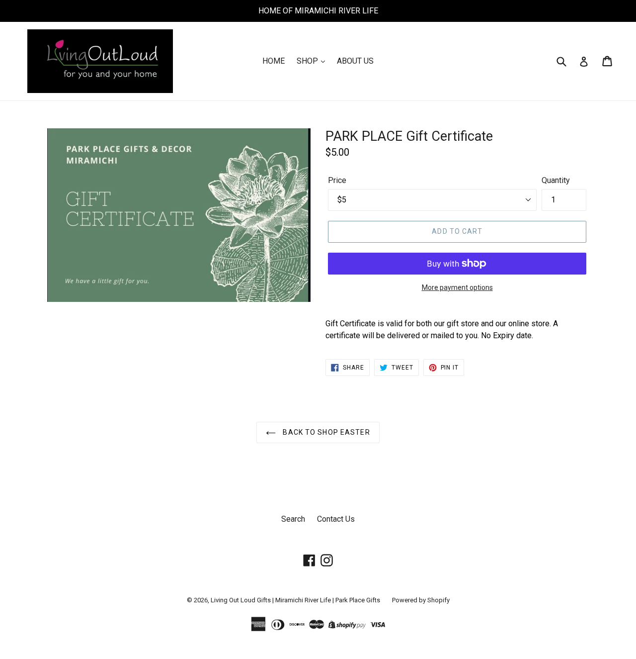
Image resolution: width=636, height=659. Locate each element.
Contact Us (336, 519)
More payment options (457, 287)
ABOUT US (355, 61)
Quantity (556, 180)
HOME (273, 61)
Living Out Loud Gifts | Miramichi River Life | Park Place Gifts (295, 600)
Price (337, 180)
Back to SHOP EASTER (325, 432)
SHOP (308, 61)
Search (293, 519)
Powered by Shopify (421, 600)
